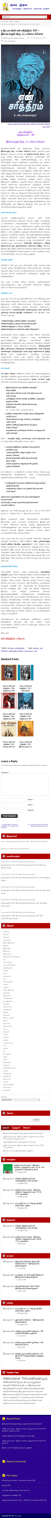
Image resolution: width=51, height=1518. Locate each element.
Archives (4, 1097)
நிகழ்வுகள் (6, 1032)
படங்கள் (5, 1035)
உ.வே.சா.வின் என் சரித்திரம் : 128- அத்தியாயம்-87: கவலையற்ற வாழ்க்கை (9, 690)
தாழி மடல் (24, 1385)
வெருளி (5, 1082)
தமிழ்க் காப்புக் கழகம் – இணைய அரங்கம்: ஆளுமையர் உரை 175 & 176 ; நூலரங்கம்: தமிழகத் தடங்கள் (23, 1138)
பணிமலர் (6, 1037)
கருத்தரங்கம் (7, 976)
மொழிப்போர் (6, 1076)
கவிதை (5, 984)
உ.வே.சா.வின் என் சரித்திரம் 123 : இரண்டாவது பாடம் (25, 744)
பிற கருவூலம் (7, 1054)
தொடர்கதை (6, 1023)
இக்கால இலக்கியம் (9, 943)
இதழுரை (5, 946)
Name (30, 799)
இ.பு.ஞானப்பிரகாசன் (27, 1391)
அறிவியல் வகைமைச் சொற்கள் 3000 (15, 1403)
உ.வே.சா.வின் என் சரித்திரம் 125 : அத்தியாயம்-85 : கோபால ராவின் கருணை (25, 718)
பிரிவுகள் (26, 1128)
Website (31, 810)
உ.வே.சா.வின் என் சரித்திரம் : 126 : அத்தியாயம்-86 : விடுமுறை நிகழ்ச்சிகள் (9, 718)
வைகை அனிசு (22, 1388)
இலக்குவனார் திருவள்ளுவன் (14, 38)
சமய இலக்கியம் (8, 1001)
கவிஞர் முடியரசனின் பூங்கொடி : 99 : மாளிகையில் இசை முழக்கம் (29, 1332)
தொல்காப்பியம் (7, 1026)
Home (11, 21)
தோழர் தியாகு (23, 1400)
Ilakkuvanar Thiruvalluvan (22, 1378)
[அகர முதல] (25, 10)
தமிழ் (42, 1388)
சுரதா (40, 1400)
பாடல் (4, 1046)
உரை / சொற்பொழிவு (9, 965)
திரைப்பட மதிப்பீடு (8, 1018)
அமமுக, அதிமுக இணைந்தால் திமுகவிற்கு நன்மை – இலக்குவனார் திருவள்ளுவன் (24, 841)
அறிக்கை (6, 934)
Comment (5, 772)
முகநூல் (5, 1071)
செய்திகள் (6, 1004)
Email (30, 805)
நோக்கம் (4, 1485)
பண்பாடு (5, 1040)
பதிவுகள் (5, 1128)
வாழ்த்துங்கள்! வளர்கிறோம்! (10, 1495)
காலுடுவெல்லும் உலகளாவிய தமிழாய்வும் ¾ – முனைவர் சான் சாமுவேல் (10, 826)
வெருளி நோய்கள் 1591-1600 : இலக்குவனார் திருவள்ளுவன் (18, 912)
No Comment (9, 41)
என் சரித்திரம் (33, 1400)
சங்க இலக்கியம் (8, 998)
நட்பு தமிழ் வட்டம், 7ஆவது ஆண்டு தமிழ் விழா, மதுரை (28, 1204)
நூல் (35, 651)
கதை (4, 973)
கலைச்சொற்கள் (8, 982)
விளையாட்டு (7, 1079)
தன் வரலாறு (28, 651)
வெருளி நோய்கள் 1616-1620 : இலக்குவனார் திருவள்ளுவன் (18, 861)
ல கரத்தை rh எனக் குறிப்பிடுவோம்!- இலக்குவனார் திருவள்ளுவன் (29, 1276)
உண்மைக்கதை (7, 962)
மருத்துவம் (6, 1065)
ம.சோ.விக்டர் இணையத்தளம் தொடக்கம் (14, 1490)
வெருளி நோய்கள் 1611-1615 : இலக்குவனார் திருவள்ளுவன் (18, 874)
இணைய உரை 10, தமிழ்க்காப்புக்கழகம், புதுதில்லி (18, 1151)
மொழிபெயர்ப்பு (7, 1073)
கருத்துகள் (16, 1128)
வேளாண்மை (7, 1090)
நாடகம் (5, 1029)
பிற (4, 1051)
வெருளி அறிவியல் (8, 1085)
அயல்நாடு (6, 932)
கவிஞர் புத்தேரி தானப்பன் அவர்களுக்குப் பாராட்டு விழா (19, 1142)
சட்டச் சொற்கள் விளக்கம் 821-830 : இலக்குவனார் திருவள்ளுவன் (38, 825)
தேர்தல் (5, 1021)
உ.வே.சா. (36, 648)
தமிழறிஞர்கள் (20, 648)
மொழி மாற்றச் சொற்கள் (38, 1394)
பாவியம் (5, 1048)
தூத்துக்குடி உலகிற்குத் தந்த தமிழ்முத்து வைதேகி (15, 848)
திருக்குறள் (6, 1015)
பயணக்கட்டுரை (8, 1043)
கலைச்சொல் (12, 1400)
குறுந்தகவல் (7, 996)
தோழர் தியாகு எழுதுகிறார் (29, 1381)
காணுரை (6, 987)
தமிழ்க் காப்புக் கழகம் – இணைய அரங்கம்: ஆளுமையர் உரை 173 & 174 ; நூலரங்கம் (28, 1192)
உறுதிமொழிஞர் (7, 968)
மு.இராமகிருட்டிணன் (9, 1068)
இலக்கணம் (6, 951)
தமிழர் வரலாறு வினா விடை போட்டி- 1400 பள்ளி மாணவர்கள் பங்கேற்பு (23, 1500)
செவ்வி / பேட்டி (7, 1007)
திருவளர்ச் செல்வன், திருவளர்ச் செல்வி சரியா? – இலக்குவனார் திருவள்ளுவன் (27, 1263)
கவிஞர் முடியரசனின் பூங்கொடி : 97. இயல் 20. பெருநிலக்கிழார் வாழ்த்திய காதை (29, 1356)
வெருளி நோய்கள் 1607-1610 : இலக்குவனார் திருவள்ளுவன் (18, 887)
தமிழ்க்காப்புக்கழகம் (22, 1394)
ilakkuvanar (9, 1382)
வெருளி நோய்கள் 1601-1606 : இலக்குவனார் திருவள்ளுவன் (18, 899)
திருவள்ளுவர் (34, 1388)
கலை (4, 979)
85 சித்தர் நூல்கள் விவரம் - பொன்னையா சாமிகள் (17, 1480)
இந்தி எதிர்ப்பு (7, 948)
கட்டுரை (17, 21)
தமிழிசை (6, 1012)
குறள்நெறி (6, 993)
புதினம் (5, 1057)
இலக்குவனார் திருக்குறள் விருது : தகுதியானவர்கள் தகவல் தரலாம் (23, 1133)
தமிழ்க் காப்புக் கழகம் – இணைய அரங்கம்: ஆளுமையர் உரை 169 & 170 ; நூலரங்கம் (28, 1239)
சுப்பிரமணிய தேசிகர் (16, 651)
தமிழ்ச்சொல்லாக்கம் (11, 1391)
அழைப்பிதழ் (6, 940)
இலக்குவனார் (7, 954)
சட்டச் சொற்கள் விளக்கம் (26, 1397)
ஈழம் (4, 959)
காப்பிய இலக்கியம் (8, 990)
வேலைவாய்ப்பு (7, 1087)
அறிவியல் (6, 937)
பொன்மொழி (7, 1062)
